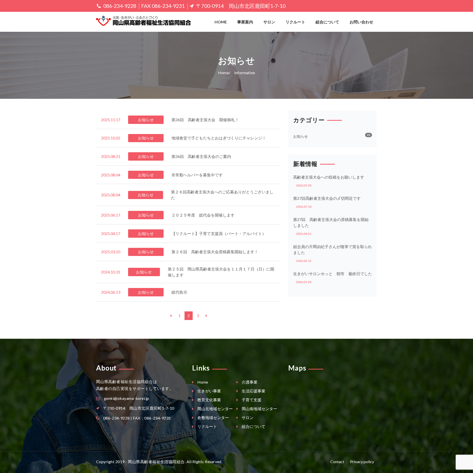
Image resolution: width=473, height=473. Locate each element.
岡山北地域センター (215, 408)
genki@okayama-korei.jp (126, 398)
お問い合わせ (361, 21)
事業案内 (245, 21)
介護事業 (249, 382)
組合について (327, 21)
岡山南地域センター (259, 408)
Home (221, 21)
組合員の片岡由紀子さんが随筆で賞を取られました (332, 249)
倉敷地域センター (213, 417)
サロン (269, 21)
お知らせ (300, 136)
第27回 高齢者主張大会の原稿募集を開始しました (331, 222)
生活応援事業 (253, 391)
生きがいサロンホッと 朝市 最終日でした (332, 273)
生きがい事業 (209, 391)
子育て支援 (251, 399)
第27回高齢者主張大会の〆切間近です (327, 198)
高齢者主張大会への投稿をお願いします (328, 177)
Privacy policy (362, 461)
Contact (337, 461)
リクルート (295, 21)
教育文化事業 (209, 399)
